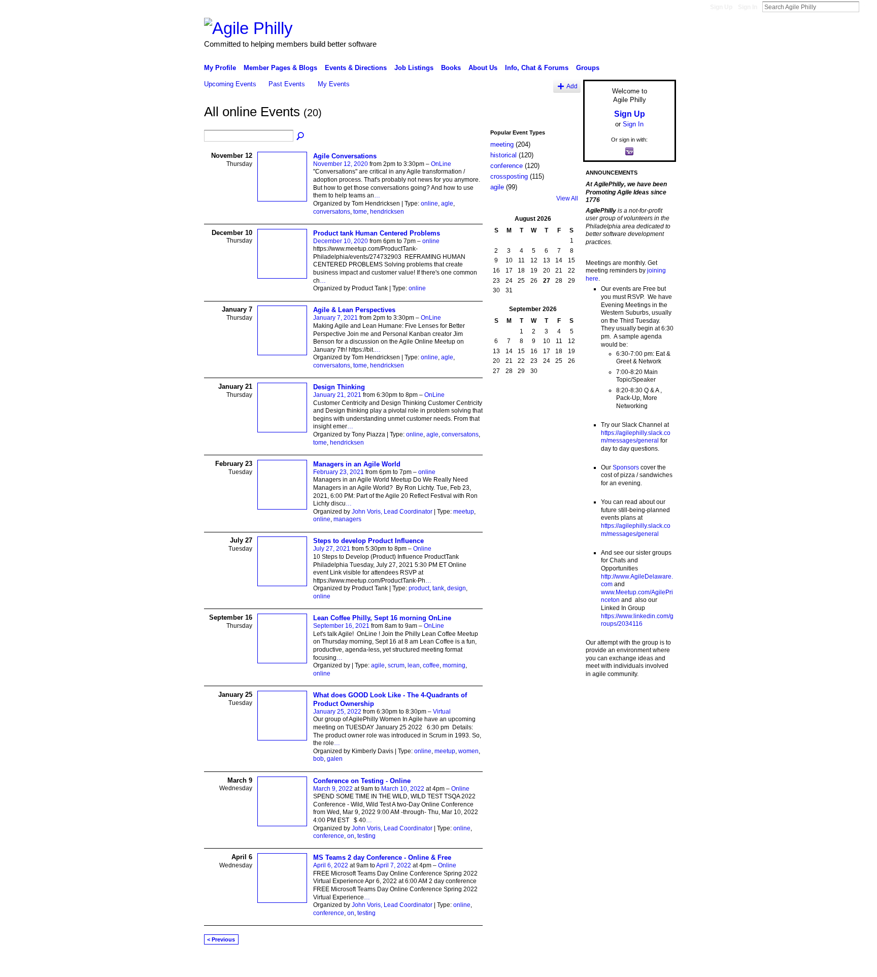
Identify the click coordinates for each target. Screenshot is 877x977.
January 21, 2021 (337, 394)
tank (438, 588)
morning (454, 665)
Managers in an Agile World (356, 464)
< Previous (221, 939)
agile (378, 665)
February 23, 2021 (338, 472)
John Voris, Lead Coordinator (392, 511)
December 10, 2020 (340, 241)
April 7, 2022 (393, 865)
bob (318, 758)
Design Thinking (339, 387)
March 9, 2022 (333, 788)
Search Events (301, 136)
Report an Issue (601, 965)
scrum (396, 665)
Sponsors (626, 467)
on (350, 835)
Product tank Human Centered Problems (376, 233)
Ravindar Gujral (280, 965)
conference (328, 835)
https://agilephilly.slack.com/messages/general (635, 437)
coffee (431, 665)
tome (360, 211)
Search (867, 6)
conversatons (331, 211)
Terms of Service (653, 965)
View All (567, 198)
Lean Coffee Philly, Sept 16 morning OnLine (382, 618)
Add (572, 86)
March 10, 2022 (402, 788)
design (456, 588)
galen (335, 758)
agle (447, 203)
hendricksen (387, 211)
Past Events (286, 84)
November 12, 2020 (340, 163)
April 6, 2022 (330, 865)
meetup (463, 511)
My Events (334, 84)
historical (503, 155)
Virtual (442, 711)
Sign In (747, 7)
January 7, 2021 (335, 317)
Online (422, 548)
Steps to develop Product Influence (368, 541)
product (419, 588)
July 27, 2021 (331, 548)
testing (366, 835)
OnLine (441, 163)
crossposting (509, 176)
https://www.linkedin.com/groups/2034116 (637, 620)
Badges (560, 965)
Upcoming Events (230, 84)
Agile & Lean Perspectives (354, 310)
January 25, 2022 (337, 711)
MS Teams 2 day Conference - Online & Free (382, 857)
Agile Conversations (345, 156)
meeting (502, 144)
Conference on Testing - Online (362, 781)
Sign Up (721, 7)
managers (347, 519)
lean (414, 665)
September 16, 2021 (341, 625)
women (468, 751)
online (429, 203)
